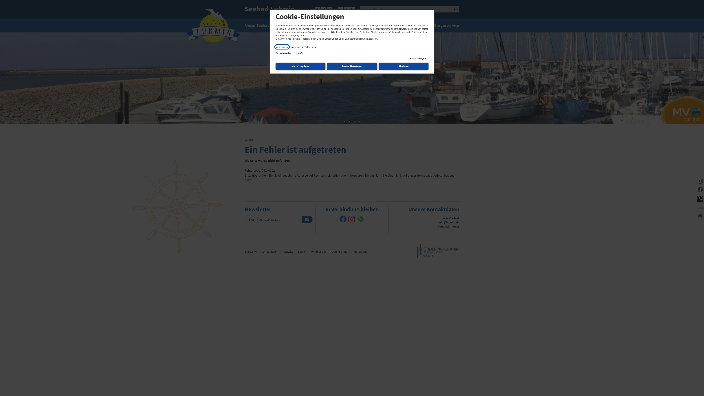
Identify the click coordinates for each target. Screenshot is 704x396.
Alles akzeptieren (300, 66)
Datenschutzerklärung (303, 46)
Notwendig (285, 53)
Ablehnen (403, 66)
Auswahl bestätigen (352, 66)
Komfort (300, 53)
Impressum (282, 46)
